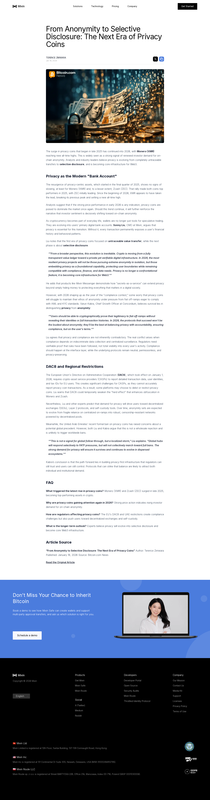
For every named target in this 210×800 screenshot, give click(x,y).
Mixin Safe (80, 685)
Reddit (78, 715)
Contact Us (178, 685)
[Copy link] (161, 59)
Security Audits (131, 690)
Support (177, 696)
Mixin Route (81, 690)
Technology (97, 6)
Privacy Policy (180, 706)
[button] (21, 696)
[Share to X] (155, 59)
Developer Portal (132, 680)
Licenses (177, 701)
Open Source (131, 685)
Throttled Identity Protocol (137, 701)
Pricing (115, 6)
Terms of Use (179, 711)
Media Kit (177, 690)
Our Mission (179, 680)
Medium (79, 710)
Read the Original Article (60, 562)
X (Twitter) (80, 705)
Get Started (187, 6)
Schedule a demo (27, 635)
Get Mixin (79, 680)
